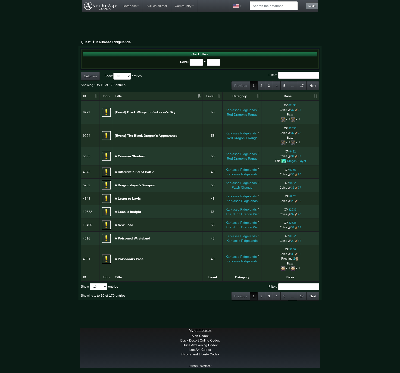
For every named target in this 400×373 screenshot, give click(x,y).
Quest (86, 42)
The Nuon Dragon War (242, 214)
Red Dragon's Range (242, 114)
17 (302, 85)
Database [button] (130, 6)
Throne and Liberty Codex (200, 354)
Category (239, 96)
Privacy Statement (200, 366)
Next (312, 85)
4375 (86, 172)
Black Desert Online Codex (200, 340)
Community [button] (183, 6)
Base (288, 96)
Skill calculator (157, 6)
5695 (86, 156)
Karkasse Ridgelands (113, 42)
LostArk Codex (200, 349)
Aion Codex (200, 336)
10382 (87, 212)
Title (118, 96)
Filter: (273, 75)
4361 (86, 259)
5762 (86, 185)
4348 (86, 198)
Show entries (123, 76)
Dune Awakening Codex (200, 345)
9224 (86, 135)
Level (184, 62)
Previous (240, 85)
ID (84, 96)
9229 (86, 112)
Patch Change (242, 187)
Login (312, 5)
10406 (87, 225)
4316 (86, 238)
